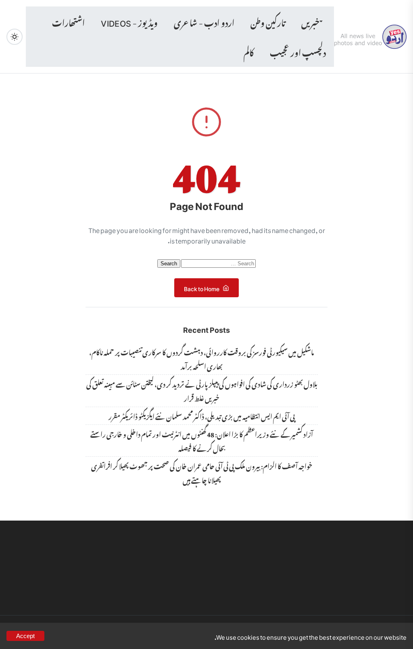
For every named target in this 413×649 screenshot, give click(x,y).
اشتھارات (68, 21)
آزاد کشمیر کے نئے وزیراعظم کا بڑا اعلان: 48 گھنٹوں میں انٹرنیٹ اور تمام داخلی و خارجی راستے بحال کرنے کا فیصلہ (201, 440)
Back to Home (201, 287)
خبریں (310, 21)
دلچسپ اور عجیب (298, 51)
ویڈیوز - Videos (129, 21)
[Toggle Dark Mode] (14, 37)
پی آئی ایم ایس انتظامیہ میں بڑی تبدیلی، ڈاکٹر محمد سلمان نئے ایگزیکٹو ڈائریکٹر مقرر (201, 415)
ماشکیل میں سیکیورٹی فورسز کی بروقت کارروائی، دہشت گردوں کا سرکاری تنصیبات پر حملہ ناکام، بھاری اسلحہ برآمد (201, 358)
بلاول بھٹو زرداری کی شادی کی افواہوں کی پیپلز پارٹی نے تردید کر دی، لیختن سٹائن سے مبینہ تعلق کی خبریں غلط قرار (201, 390)
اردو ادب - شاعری (204, 21)
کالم (249, 51)
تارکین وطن (267, 21)
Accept (25, 635)
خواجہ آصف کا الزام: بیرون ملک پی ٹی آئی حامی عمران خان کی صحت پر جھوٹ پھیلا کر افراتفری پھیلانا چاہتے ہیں (201, 472)
